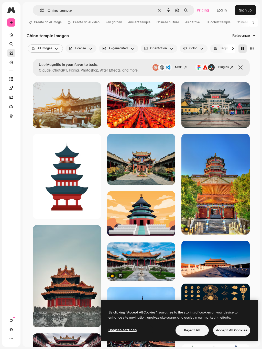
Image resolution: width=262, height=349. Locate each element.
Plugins (223, 67)
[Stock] (11, 53)
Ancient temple (139, 22)
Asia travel (193, 22)
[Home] (11, 35)
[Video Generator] (11, 106)
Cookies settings (122, 330)
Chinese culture (168, 22)
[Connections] (11, 320)
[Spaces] (11, 88)
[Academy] (11, 329)
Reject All (192, 330)
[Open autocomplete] (40, 10)
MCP (178, 67)
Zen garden (114, 22)
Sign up (245, 10)
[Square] (252, 48)
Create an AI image (48, 22)
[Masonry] (242, 48)
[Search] (11, 44)
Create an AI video (86, 22)
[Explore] (11, 62)
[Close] (240, 67)
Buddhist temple (219, 22)
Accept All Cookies (231, 330)
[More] (11, 339)
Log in (222, 10)
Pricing (203, 10)
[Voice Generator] (11, 116)
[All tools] (11, 79)
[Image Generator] (11, 97)
